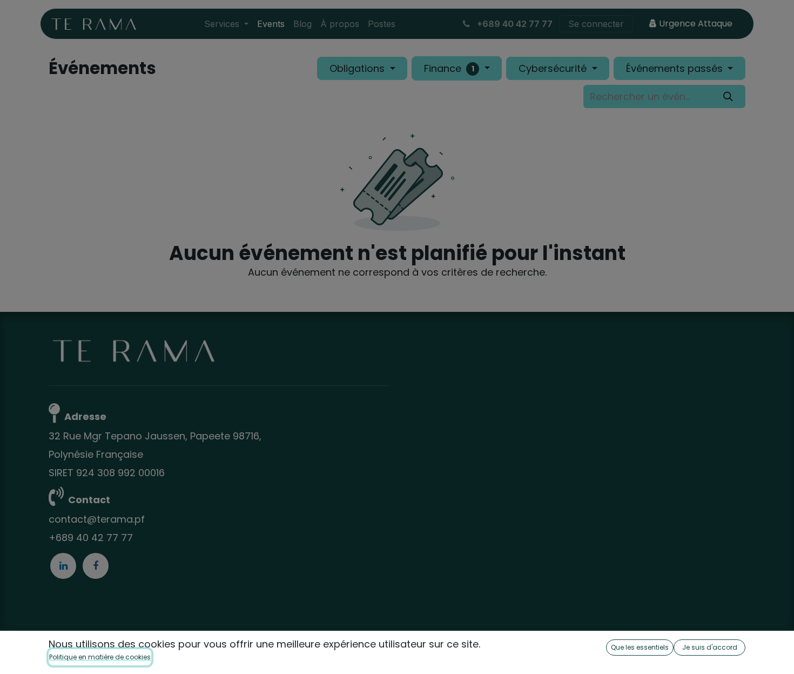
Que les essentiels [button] (640, 647)
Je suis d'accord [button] (709, 647)
